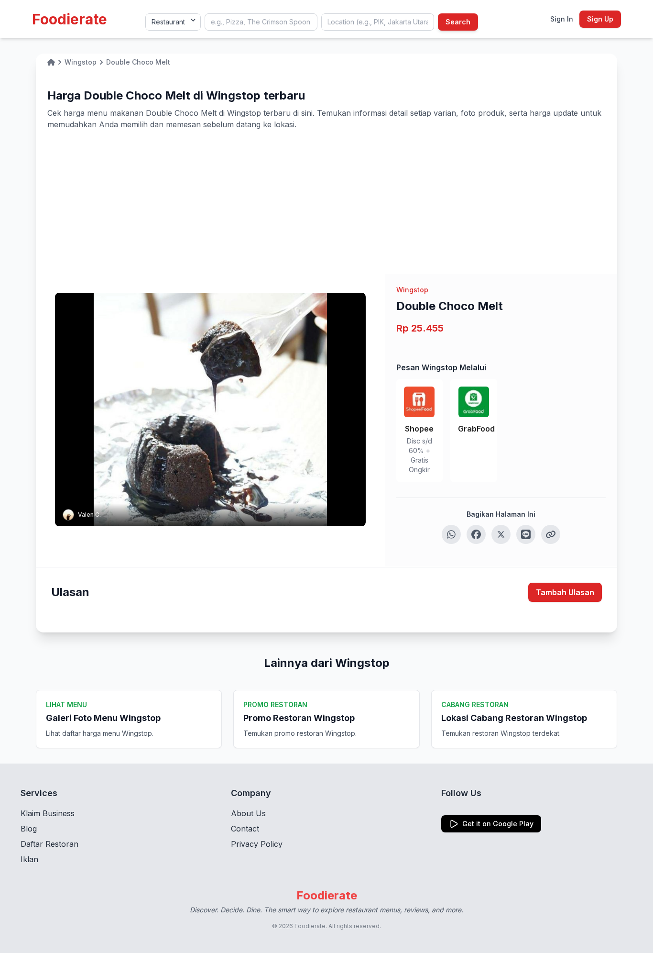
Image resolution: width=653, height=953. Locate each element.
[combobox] (261, 22)
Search (458, 22)
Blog (29, 828)
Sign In (561, 19)
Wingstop (412, 290)
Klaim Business (48, 813)
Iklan (29, 859)
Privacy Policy (257, 844)
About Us (248, 813)
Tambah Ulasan (565, 592)
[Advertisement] (326, 202)
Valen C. (89, 514)
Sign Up (600, 19)
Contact (245, 828)
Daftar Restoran (49, 844)
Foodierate (69, 19)
